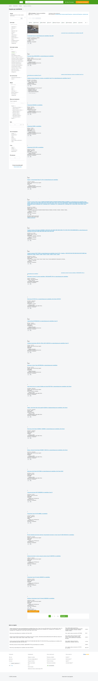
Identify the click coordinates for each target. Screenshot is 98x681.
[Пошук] (26, 2)
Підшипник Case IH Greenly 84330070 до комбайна (38, 577)
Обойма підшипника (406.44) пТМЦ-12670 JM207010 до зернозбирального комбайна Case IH (48, 343)
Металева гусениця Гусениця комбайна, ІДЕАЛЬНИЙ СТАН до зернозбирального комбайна (47, 276)
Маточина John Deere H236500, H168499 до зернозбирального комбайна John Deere (46, 428)
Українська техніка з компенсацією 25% (35, 668)
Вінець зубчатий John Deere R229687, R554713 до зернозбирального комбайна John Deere (47, 450)
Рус (12, 665)
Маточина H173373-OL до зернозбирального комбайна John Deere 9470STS (44, 299)
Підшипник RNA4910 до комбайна (34, 105)
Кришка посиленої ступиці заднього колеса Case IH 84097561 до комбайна (44, 556)
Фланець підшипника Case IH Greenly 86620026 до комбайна (40, 598)
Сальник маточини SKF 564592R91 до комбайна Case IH (39, 492)
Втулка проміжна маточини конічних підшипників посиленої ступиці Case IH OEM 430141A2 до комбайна (50, 534)
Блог (29, 664)
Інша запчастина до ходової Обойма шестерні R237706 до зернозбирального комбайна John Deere (49, 386)
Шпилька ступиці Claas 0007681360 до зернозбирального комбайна (42, 365)
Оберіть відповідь (32, 93)
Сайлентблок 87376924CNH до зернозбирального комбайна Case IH (42, 321)
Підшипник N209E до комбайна (34, 126)
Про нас (10, 657)
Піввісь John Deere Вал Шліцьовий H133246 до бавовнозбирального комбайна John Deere (47, 407)
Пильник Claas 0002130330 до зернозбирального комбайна (40, 56)
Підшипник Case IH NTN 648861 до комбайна (37, 513)
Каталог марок (30, 666)
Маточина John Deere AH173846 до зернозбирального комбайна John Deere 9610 (45, 471)
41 (57, 616)
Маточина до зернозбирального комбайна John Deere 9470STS (21, 647)
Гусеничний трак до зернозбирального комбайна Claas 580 (40, 35)
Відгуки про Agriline (31, 662)
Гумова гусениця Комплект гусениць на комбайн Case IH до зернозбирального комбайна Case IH (49, 78)
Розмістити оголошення (33, 611)
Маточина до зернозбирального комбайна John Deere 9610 (21, 633)
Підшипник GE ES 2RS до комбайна (35, 147)
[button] (28, 43)
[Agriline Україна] (13, 2)
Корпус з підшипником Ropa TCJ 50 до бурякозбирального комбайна (42, 179)
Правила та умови (31, 657)
